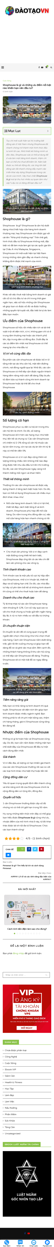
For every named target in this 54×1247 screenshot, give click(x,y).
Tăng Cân (10, 1127)
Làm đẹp (9, 1095)
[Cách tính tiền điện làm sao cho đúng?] (27, 910)
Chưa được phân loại (15, 1050)
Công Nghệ (11, 1056)
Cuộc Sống (7, 81)
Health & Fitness (13, 1082)
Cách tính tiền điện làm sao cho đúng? (27, 929)
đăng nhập (18, 953)
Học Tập (9, 1088)
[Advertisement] (27, 37)
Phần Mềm (10, 1114)
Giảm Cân (10, 1076)
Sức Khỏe (10, 1120)
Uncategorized (12, 1133)
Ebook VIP (10, 1069)
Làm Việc (9, 1101)
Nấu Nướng (11, 1108)
